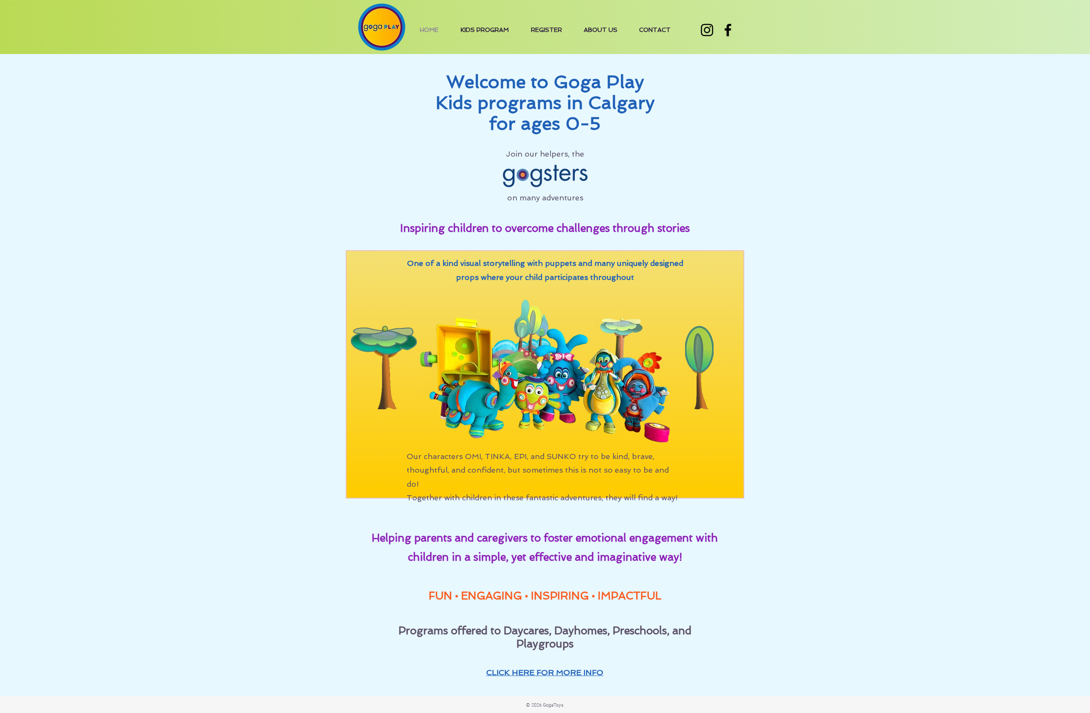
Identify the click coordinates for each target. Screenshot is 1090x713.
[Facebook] (728, 30)
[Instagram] (707, 30)
